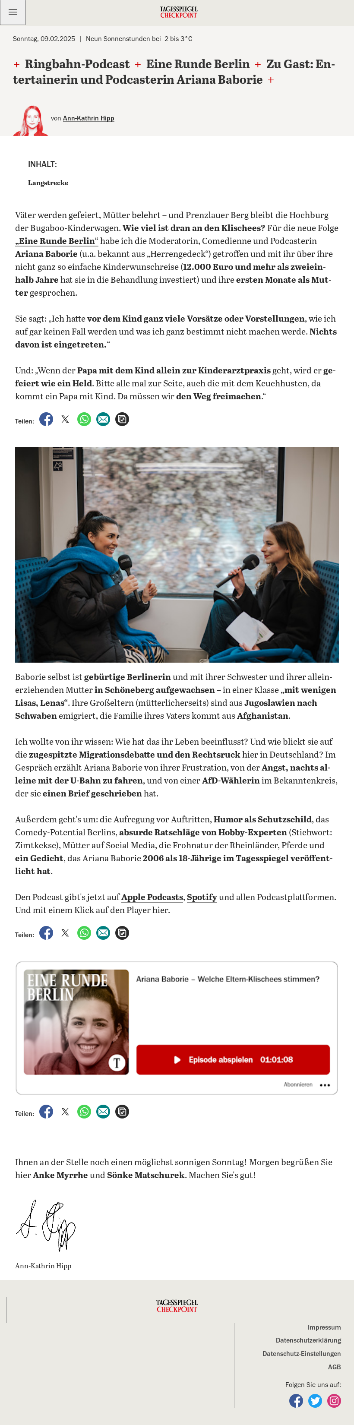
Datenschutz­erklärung (308, 1340)
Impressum (324, 1327)
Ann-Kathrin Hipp (88, 118)
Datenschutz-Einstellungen (301, 1353)
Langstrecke (48, 183)
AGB (334, 1367)
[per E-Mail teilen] (104, 418)
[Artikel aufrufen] (122, 418)
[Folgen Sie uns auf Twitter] (316, 1400)
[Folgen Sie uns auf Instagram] (334, 1400)
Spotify (202, 898)
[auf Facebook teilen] (47, 418)
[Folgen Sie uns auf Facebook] (297, 1400)
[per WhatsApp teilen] (85, 418)
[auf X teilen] (66, 418)
